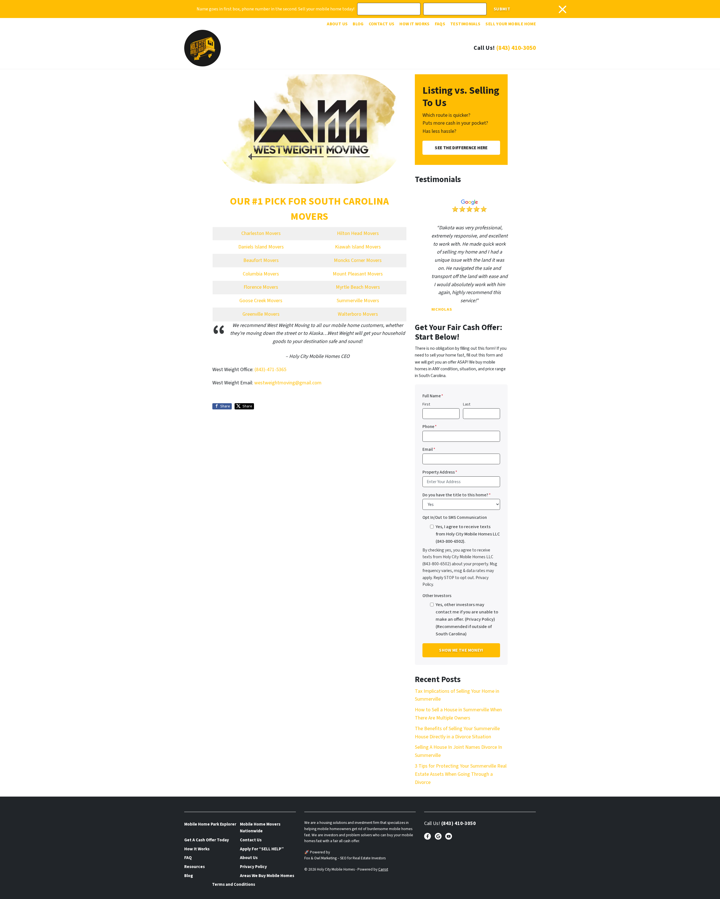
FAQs (440, 24)
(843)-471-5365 (270, 369)
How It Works (414, 24)
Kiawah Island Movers (358, 246)
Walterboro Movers (358, 314)
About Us (337, 24)
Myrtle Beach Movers (358, 287)
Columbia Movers (261, 273)
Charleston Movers (261, 233)
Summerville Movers (358, 300)
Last (466, 404)
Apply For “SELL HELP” (262, 849)
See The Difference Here (461, 148)
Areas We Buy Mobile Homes (267, 876)
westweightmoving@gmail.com (287, 382)
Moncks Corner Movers (358, 260)
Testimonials (465, 24)
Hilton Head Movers (358, 233)
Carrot (383, 869)
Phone (429, 426)
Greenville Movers (261, 314)
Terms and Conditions (233, 884)
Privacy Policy (253, 867)
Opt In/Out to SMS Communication (454, 517)
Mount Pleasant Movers (358, 273)
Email (428, 449)
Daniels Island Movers (261, 246)
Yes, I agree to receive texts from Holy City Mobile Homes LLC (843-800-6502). (468, 533)
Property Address (439, 472)
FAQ (188, 858)
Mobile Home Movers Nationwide (260, 827)
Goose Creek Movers (260, 300)
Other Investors (436, 596)
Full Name (432, 396)
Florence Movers (261, 287)
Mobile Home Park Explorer (210, 824)
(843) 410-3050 (516, 48)
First (426, 404)
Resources (194, 867)
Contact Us (382, 24)
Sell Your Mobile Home (510, 24)
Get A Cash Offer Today (206, 840)
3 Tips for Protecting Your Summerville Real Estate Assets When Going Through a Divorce (461, 774)
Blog (358, 24)
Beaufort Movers (261, 260)
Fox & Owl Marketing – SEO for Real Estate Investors (345, 858)
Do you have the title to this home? (456, 495)
